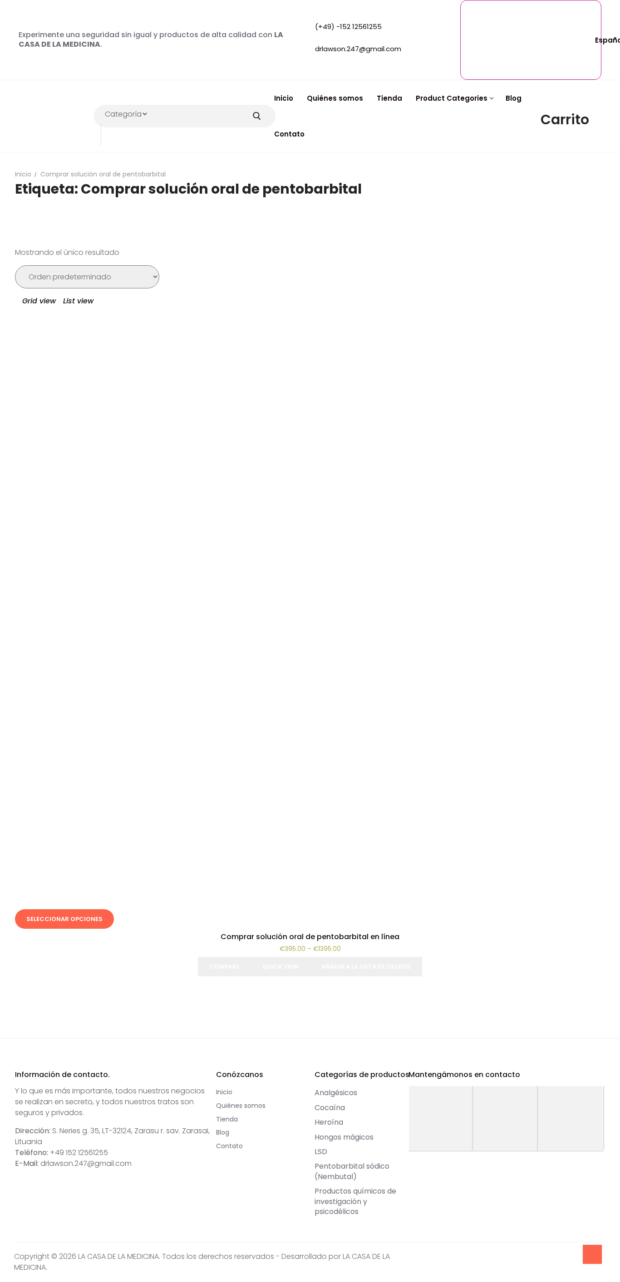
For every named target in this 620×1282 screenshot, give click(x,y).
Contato (229, 1145)
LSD (321, 1151)
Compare (224, 966)
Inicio (23, 174)
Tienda (227, 1119)
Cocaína (330, 1107)
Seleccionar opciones (64, 919)
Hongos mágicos (344, 1137)
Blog (222, 1132)
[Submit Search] (257, 116)
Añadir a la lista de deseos (366, 966)
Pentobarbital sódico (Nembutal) (352, 1171)
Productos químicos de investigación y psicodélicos (355, 1201)
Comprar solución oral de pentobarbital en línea (310, 936)
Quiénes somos (241, 1105)
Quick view (280, 966)
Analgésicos (336, 1092)
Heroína (329, 1122)
